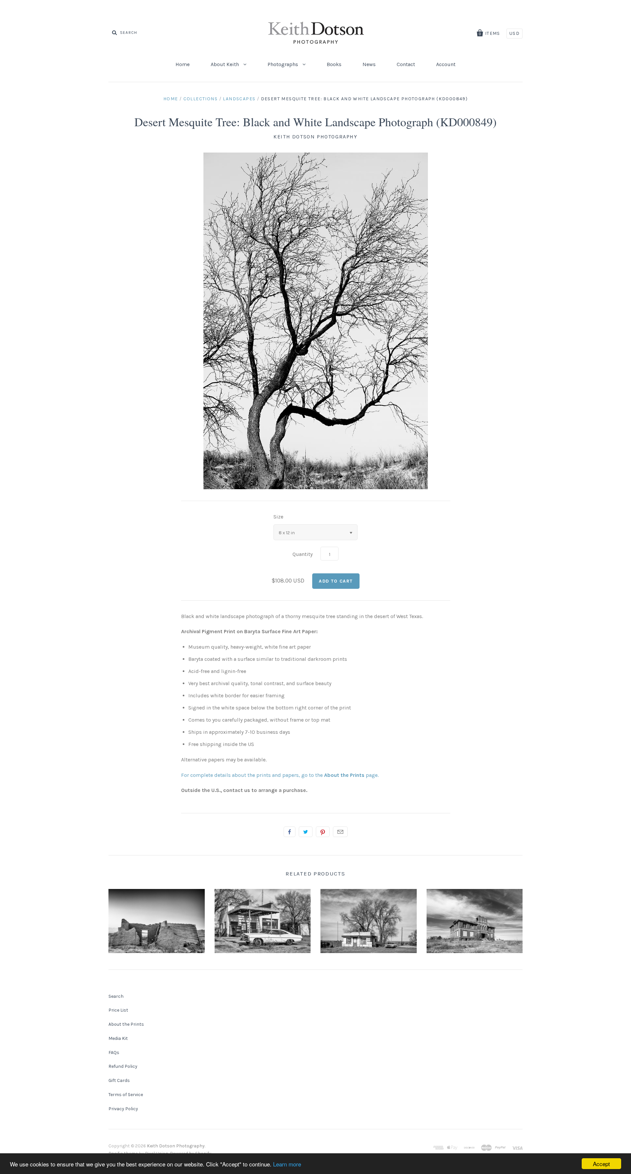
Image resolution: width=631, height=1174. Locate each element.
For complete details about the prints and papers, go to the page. (280, 775)
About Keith (225, 64)
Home (182, 64)
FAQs (113, 1052)
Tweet (306, 832)
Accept (601, 1164)
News (369, 64)
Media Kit (118, 1038)
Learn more (287, 1164)
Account (446, 64)
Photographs (283, 64)
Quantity (302, 554)
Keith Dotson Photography (315, 136)
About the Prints (126, 1024)
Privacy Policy (123, 1109)
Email (340, 832)
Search (116, 996)
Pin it (323, 832)
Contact (406, 64)
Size (278, 517)
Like (289, 832)
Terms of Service (125, 1094)
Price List (118, 1010)
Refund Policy (122, 1066)
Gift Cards (119, 1080)
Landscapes (239, 99)
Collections (200, 99)
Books (334, 64)
